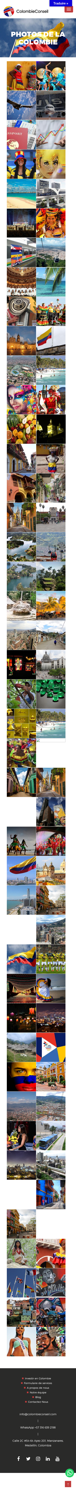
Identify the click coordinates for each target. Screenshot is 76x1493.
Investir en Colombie (38, 1378)
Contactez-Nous (38, 1401)
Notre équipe (38, 1392)
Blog (38, 1397)
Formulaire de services (38, 1383)
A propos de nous (38, 1387)
